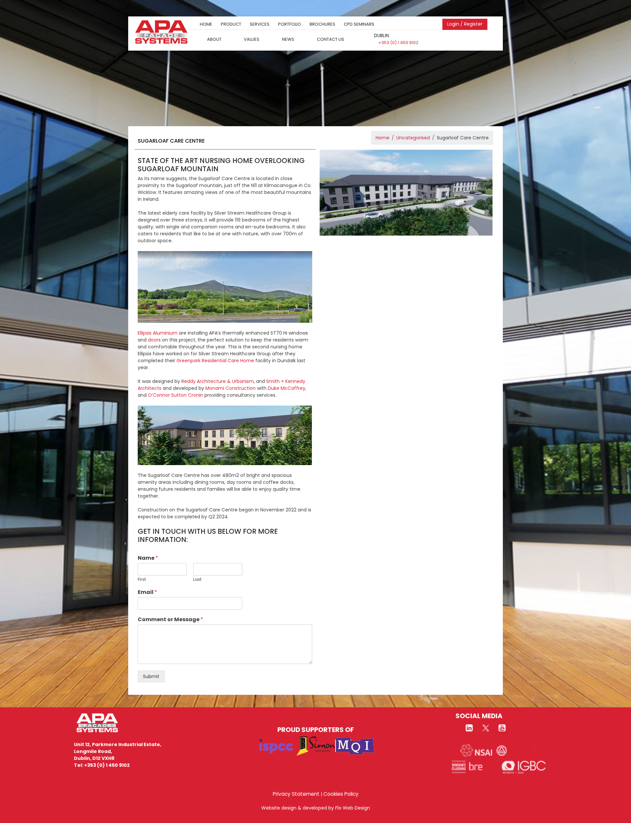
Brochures (322, 24)
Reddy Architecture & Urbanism (217, 381)
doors (154, 340)
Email (147, 592)
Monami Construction (230, 388)
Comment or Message (170, 619)
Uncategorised (413, 137)
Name (148, 558)
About (214, 39)
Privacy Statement (296, 793)
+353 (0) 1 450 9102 (398, 42)
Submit (151, 676)
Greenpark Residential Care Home (215, 360)
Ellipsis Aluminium (157, 333)
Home (206, 24)
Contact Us (330, 39)
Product (231, 24)
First (142, 579)
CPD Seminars (359, 24)
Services (259, 24)
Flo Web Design (352, 808)
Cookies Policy (341, 793)
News (288, 39)
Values (251, 39)
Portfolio (289, 24)
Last (197, 579)
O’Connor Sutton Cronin (175, 395)
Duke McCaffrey (286, 388)
